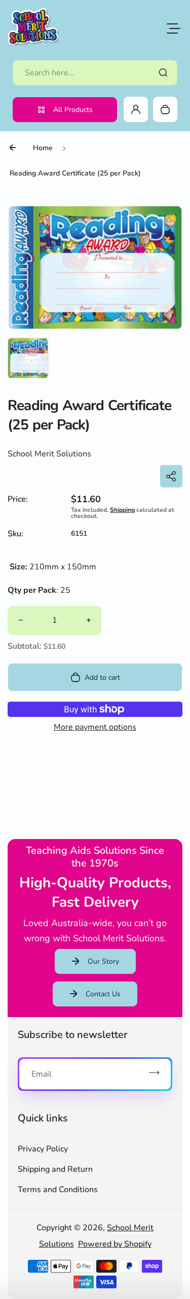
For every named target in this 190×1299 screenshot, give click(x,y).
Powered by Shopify (114, 1244)
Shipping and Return (55, 1169)
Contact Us (103, 994)
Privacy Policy (43, 1148)
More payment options (95, 727)
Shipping (122, 510)
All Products (73, 109)
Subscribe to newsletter (72, 1035)
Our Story (103, 961)
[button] (28, 357)
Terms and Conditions (58, 1189)
